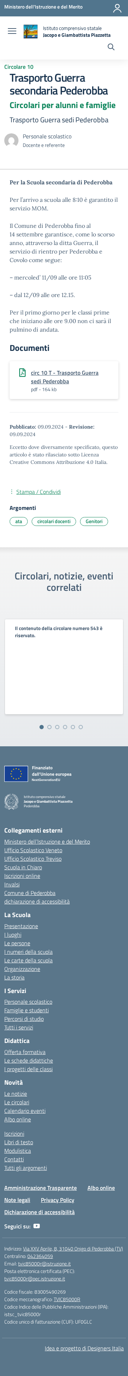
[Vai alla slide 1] (41, 727)
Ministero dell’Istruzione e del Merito (47, 841)
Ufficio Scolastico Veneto (33, 850)
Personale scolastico (28, 1001)
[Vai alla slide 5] (73, 727)
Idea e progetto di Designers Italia (84, 1348)
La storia (14, 977)
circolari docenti (53, 521)
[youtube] (36, 1226)
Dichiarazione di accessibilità (39, 1212)
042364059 (40, 1256)
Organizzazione (22, 969)
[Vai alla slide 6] (81, 727)
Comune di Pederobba (29, 893)
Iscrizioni (14, 1133)
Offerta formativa (25, 1052)
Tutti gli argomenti (25, 1167)
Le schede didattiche (28, 1060)
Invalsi (12, 884)
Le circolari (16, 1102)
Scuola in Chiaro (23, 867)
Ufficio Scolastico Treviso (33, 858)
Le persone (17, 943)
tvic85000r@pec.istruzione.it (34, 1278)
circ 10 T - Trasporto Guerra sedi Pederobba (64, 376)
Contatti (14, 1159)
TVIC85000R (67, 1299)
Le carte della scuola (28, 960)
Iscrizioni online (22, 875)
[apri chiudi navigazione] (12, 31)
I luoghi (12, 934)
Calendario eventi (25, 1110)
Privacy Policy (57, 1200)
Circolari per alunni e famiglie (63, 105)
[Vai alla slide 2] (49, 727)
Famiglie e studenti (26, 1010)
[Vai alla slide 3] (57, 727)
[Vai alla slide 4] (65, 727)
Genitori (94, 521)
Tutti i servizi (18, 1027)
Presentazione (21, 926)
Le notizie (15, 1093)
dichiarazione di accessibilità (37, 901)
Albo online (17, 1119)
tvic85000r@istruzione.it (44, 1263)
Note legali (17, 1200)
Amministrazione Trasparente (40, 1187)
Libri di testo (18, 1142)
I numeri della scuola (28, 951)
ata (18, 521)
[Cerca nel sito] (111, 47)
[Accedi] (117, 8)
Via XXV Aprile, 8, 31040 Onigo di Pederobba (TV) (73, 1248)
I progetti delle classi (28, 1069)
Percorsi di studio (24, 1018)
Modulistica (17, 1150)
